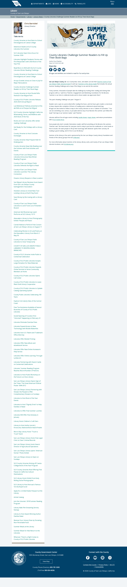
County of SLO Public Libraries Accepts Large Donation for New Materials (27, 262)
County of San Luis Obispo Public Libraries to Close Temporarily (25, 241)
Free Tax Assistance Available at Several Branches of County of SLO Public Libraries (27, 309)
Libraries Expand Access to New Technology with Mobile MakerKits (26, 327)
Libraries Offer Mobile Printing (24, 339)
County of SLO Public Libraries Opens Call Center (27, 277)
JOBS (49, 4)
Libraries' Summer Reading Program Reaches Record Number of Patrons (26, 369)
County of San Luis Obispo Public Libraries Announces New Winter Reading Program (25, 157)
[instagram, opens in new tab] (109, 557)
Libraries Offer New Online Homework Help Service (27, 350)
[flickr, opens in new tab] (102, 557)
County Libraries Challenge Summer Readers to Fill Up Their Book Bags (69, 17)
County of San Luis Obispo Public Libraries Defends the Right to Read (26, 164)
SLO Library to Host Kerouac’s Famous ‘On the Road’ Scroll (27, 486)
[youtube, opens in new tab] (95, 557)
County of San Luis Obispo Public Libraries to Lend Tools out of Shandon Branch (27, 205)
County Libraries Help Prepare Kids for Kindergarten (27, 141)
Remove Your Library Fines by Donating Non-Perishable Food (27, 521)
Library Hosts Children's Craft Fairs (26, 421)
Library (14, 10)
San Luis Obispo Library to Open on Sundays (26, 458)
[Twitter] (55, 69)
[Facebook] (51, 69)
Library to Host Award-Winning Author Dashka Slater (27, 515)
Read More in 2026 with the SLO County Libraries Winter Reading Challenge (27, 69)
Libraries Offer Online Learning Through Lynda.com (28, 357)
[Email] (63, 69)
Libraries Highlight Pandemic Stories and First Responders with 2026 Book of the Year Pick (28, 61)
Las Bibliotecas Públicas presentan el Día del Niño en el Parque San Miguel (28, 107)
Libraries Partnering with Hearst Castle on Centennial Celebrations (27, 363)
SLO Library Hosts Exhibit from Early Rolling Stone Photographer (26, 479)
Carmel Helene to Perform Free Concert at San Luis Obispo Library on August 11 (28, 226)
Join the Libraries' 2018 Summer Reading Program (28, 502)
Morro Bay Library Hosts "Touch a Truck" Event (26, 433)
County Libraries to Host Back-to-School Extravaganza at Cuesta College (28, 41)
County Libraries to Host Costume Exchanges (26, 134)
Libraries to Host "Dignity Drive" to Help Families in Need (28, 405)
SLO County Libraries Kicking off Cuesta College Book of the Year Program (27, 464)
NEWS (56, 4)
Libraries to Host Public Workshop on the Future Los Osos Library (27, 376)
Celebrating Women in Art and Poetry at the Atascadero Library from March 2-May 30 (28, 233)
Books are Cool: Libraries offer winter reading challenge (27, 122)
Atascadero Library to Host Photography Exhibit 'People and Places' (28, 219)
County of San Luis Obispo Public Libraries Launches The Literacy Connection (25, 172)
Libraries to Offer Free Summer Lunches (28, 411)
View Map (47, 561)
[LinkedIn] (59, 69)
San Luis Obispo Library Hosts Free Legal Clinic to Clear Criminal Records (28, 439)
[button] (112, 3)
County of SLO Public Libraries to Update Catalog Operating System (28, 289)
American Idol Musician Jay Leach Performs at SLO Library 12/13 (25, 213)
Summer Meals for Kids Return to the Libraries (27, 532)
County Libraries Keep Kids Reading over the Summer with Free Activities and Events (28, 148)
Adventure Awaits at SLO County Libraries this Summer (25, 48)
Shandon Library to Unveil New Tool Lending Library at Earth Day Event (26, 192)
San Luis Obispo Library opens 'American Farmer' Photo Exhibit (28, 452)
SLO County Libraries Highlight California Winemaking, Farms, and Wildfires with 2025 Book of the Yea (28, 114)
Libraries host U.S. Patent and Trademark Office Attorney (28, 334)
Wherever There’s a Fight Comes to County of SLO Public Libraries (26, 538)
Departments (20, 17)
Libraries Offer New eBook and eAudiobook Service (24, 344)
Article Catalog (19, 497)
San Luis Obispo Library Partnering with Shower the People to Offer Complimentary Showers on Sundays (28, 392)
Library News (38, 17)
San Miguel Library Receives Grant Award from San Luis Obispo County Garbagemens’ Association (28, 184)
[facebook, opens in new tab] (87, 557)
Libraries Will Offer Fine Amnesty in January (26, 416)
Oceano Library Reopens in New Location (28, 178)
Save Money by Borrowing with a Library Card (28, 198)
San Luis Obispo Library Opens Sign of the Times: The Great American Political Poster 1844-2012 (27, 383)
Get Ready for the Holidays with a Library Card (28, 128)
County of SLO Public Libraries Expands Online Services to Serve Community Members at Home (27, 269)
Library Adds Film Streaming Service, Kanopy (26, 509)
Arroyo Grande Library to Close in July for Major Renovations (28, 82)
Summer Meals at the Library (24, 527)
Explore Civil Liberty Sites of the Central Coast (27, 302)
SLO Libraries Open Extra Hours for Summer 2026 (26, 54)
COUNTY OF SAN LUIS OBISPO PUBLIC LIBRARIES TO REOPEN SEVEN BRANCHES (27, 248)
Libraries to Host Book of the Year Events (26, 399)
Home (13, 17)
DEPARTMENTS (38, 4)
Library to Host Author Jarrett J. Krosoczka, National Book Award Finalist (28, 426)
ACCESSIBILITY (67, 4)
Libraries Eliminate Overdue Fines (25, 322)
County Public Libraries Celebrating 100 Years (27, 296)
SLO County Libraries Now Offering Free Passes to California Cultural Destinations (28, 472)
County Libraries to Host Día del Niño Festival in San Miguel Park (27, 94)
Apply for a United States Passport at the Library (28, 492)
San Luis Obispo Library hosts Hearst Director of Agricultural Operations (27, 445)
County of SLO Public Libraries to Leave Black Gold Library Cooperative (27, 283)
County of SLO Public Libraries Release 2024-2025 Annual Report (27, 101)
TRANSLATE (80, 4)
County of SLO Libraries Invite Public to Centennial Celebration (27, 255)
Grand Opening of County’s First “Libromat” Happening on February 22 (27, 317)
